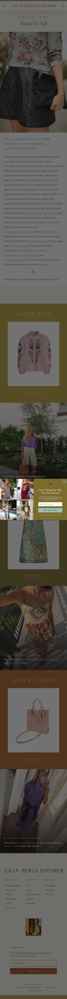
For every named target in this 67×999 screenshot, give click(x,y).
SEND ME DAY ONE (50, 510)
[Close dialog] (64, 481)
